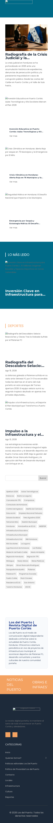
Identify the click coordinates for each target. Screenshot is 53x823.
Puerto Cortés (11, 578)
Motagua (10, 561)
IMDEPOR (42, 526)
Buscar (43, 478)
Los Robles (37, 548)
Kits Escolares (12, 543)
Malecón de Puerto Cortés (16, 552)
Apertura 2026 (12, 491)
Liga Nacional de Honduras (17, 548)
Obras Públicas (38, 561)
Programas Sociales (27, 574)
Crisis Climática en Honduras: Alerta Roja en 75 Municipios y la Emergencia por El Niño (25, 177)
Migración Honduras (15, 556)
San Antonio (29, 582)
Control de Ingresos (14, 509)
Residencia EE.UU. (13, 582)
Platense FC (11, 574)
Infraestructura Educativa (17, 530)
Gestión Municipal (29, 522)
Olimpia (9, 565)
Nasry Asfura (23, 561)
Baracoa (10, 496)
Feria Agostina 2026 (32, 517)
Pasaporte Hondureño (15, 569)
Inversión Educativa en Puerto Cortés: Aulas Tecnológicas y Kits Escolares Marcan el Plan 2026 (26, 131)
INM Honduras (31, 539)
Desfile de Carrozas (34, 509)
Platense (31, 569)
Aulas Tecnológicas (29, 491)
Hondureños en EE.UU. (27, 526)
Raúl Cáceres (26, 578)
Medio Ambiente (37, 552)
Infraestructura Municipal (16, 535)
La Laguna (25, 543)
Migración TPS (33, 556)
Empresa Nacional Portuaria (30, 513)
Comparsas (29, 500)
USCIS (27, 587)
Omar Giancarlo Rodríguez (27, 565)
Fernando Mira (12, 522)
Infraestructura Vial (14, 539)
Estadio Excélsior (13, 517)
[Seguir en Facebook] (7, 15)
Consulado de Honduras (16, 504)
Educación (10, 513)
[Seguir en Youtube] (13, 15)
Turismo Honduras (14, 587)
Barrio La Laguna (24, 496)
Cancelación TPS (13, 500)
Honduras (10, 526)
